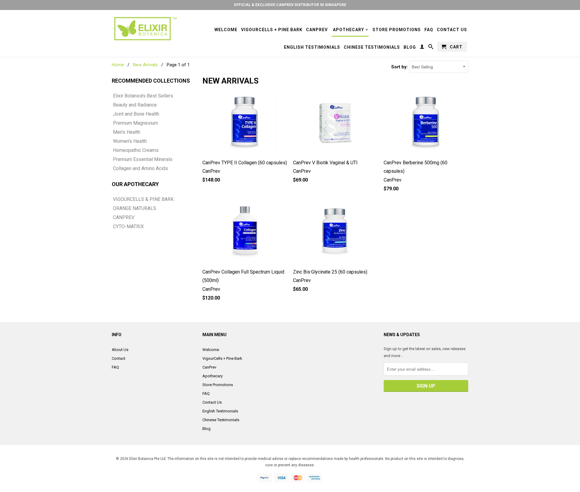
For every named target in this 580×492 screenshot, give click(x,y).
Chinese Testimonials (372, 47)
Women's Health (130, 141)
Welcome (225, 29)
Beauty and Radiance (135, 105)
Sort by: (400, 67)
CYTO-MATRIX (128, 226)
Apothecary (350, 29)
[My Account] (422, 47)
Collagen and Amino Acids (140, 168)
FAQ (428, 29)
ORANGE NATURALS (134, 208)
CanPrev (317, 29)
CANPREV (123, 217)
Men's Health (126, 132)
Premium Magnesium (135, 123)
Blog (410, 47)
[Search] (430, 47)
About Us (120, 349)
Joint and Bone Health (136, 114)
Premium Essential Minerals (142, 159)
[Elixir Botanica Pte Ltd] (145, 29)
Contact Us (452, 29)
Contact (118, 358)
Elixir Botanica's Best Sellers (143, 96)
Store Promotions (396, 29)
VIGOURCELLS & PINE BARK (143, 199)
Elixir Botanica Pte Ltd (147, 459)
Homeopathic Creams (136, 150)
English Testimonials (312, 47)
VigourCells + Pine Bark (271, 29)
